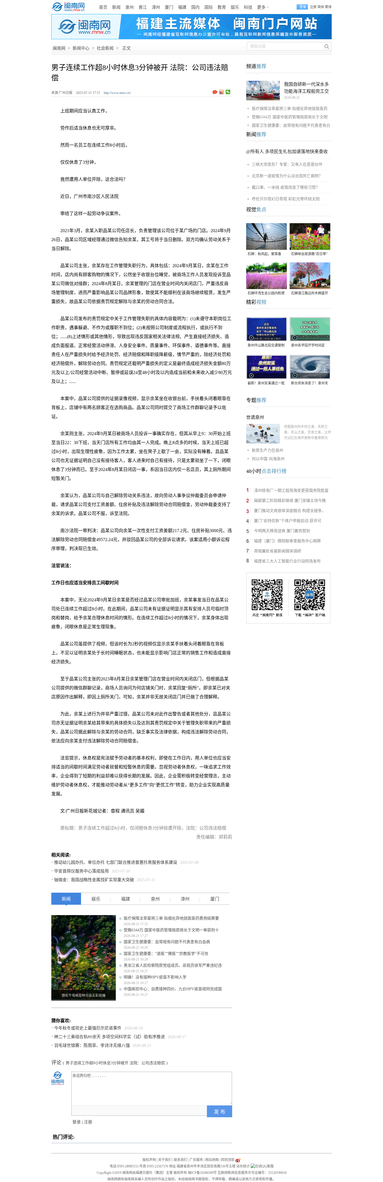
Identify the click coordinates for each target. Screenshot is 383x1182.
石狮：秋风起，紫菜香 (264, 254)
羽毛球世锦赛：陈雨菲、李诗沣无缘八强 (92, 1045)
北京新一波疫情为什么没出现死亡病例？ (287, 176)
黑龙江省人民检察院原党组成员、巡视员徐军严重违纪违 (173, 965)
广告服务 (196, 1160)
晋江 (143, 7)
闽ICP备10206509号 (202, 1173)
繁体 (328, 7)
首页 (103, 7)
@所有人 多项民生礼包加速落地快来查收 (287, 151)
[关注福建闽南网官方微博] (238, 1160)
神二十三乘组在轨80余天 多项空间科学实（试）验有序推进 (109, 1037)
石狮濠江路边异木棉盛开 (309, 293)
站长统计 (243, 1166)
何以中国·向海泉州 (268, 459)
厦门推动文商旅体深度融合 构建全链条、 (290, 511)
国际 (208, 7)
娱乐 (235, 7)
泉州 (129, 7)
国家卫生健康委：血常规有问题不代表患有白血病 (167, 942)
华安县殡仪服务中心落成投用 (81, 871)
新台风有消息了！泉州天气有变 (309, 383)
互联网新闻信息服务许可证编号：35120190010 (252, 1173)
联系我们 (180, 1160)
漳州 (156, 7)
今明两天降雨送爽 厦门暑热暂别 (282, 531)
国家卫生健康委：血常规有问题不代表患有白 (291, 125)
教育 (222, 7)
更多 (261, 7)
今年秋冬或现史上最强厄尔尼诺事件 (87, 1028)
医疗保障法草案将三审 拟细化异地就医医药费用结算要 (171, 918)
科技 (248, 7)
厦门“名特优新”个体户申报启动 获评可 (287, 521)
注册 (313, 7)
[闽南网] (69, 7)
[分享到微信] (228, 92)
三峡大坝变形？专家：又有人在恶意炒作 (287, 164)
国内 (195, 7)
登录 (76, 1122)
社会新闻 (105, 48)
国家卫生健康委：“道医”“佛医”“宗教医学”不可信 (166, 954)
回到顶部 (227, 1160)
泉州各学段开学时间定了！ (308, 345)
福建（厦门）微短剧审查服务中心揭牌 (287, 541)
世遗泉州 (255, 417)
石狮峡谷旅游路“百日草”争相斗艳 (309, 254)
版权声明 (149, 1160)
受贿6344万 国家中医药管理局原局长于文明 (289, 117)
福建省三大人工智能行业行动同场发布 (287, 561)
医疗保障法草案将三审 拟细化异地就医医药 (289, 109)
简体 (320, 7)
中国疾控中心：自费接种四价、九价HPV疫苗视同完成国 (173, 989)
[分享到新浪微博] (221, 92)
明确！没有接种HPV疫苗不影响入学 (155, 977)
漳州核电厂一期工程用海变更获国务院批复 (291, 490)
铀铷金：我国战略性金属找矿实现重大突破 (94, 880)
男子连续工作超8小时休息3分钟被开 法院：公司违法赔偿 (115, 1063)
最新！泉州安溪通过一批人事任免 (266, 383)
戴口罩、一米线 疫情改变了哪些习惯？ (286, 187)
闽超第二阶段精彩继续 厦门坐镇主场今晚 (290, 500)
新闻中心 (81, 48)
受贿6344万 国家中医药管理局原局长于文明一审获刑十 (171, 930)
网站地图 (212, 1160)
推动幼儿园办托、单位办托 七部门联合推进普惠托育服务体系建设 (115, 862)
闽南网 (59, 48)
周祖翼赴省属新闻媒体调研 (277, 551)
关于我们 (165, 1160)
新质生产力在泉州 (267, 450)
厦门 (169, 7)
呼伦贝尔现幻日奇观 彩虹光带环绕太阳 (286, 199)
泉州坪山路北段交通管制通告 (266, 345)
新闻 (116, 7)
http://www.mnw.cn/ (117, 93)
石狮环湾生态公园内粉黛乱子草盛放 (266, 293)
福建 (182, 7)
